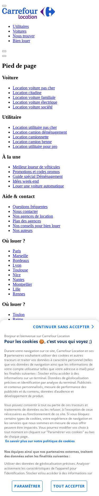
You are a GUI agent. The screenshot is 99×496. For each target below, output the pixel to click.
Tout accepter (69, 486)
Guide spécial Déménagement (38, 176)
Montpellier (22, 284)
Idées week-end (26, 181)
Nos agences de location (33, 216)
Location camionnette (31, 137)
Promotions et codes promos (36, 171)
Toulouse (20, 270)
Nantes (18, 279)
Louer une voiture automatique (38, 186)
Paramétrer (27, 486)
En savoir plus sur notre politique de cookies (40, 441)
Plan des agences (27, 221)
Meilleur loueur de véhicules (36, 167)
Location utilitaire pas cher (35, 127)
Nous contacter (25, 211)
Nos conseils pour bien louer (36, 225)
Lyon (17, 265)
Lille (16, 289)
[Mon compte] (4, 51)
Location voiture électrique (35, 102)
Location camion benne (32, 141)
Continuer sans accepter (61, 326)
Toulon (19, 314)
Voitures (19, 31)
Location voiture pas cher (34, 88)
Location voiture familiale (34, 97)
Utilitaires (21, 26)
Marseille (20, 255)
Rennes (19, 294)
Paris (17, 251)
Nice (17, 275)
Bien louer (21, 40)
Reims (18, 319)
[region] (49, 408)
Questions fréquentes (30, 206)
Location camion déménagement (40, 132)
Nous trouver (24, 36)
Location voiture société (33, 107)
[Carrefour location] (28, 17)
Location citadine (27, 92)
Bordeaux (21, 260)
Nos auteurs (22, 230)
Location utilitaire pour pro (35, 146)
